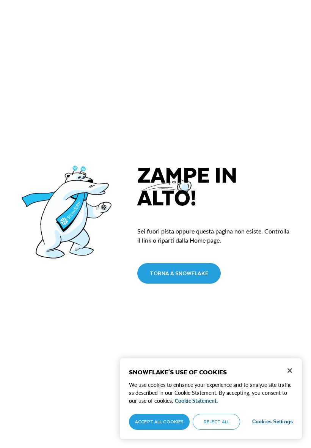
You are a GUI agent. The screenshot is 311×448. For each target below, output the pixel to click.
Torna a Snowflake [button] (179, 273)
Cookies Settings (272, 421)
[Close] (289, 370)
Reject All (216, 421)
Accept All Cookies (159, 421)
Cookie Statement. (196, 401)
